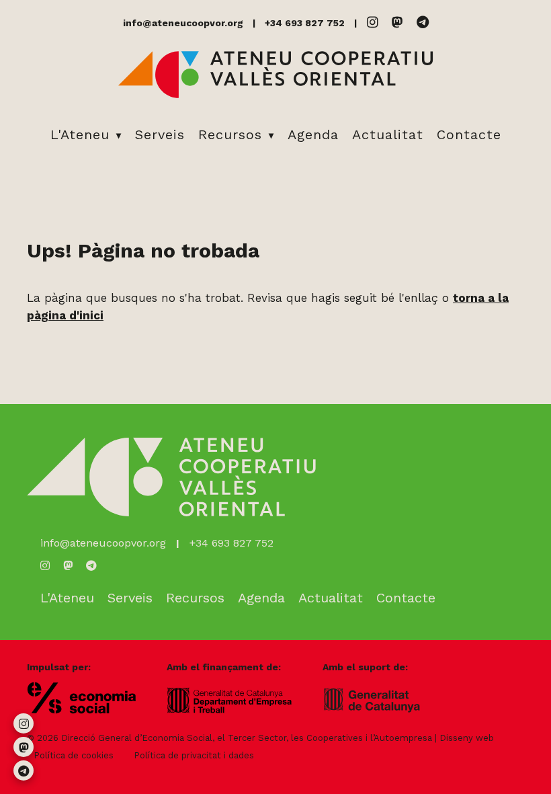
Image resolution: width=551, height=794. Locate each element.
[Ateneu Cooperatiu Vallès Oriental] (275, 95)
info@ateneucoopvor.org (183, 22)
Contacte (469, 134)
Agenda (313, 134)
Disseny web (466, 738)
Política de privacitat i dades (194, 755)
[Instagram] (372, 22)
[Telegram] (423, 22)
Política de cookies (74, 755)
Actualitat (387, 134)
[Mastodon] (397, 22)
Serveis (160, 134)
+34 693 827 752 (305, 22)
